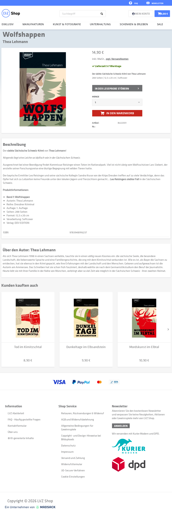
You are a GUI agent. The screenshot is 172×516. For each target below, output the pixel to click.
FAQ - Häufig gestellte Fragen (24, 419)
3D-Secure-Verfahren (73, 470)
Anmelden (121, 426)
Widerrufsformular (71, 464)
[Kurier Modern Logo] (138, 446)
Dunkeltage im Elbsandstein (86, 347)
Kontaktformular (17, 425)
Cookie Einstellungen (73, 476)
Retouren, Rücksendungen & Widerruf (82, 413)
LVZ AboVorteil (16, 413)
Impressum (67, 452)
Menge (95, 96)
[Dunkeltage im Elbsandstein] (86, 317)
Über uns (13, 432)
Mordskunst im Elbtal (144, 347)
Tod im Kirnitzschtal (28, 347)
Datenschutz (68, 445)
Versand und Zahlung (73, 458)
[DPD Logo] (138, 464)
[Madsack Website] (30, 507)
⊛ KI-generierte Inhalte (21, 438)
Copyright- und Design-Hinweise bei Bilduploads (81, 437)
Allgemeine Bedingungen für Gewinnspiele (77, 427)
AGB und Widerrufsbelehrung (77, 419)
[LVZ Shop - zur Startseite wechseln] (11, 13)
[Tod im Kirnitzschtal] (27, 317)
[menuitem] (82, 13)
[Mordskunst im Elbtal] (144, 317)
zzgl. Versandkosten (117, 59)
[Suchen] (102, 13)
